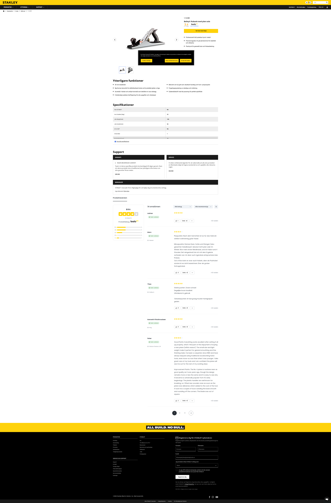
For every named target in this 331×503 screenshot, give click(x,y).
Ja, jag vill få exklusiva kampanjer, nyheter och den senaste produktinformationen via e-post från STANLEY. (194, 470)
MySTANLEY (292, 7)
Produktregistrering (311, 7)
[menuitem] (8, 7)
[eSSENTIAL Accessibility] (308, 2)
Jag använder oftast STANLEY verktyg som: (187, 461)
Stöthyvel (23, 11)
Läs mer (117, 174)
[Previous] (115, 40)
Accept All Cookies (185, 60)
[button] (209, 497)
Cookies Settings (146, 60)
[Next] (176, 40)
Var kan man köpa (201, 31)
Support (39, 7)
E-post (177, 454)
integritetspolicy (189, 484)
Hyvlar (16, 11)
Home (4, 11)
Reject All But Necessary (172, 60)
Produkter (8, 7)
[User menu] (327, 7)
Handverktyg (10, 11)
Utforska (23, 7)
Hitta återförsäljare (301, 7)
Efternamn (201, 445)
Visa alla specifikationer (123, 141)
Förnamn (177, 445)
